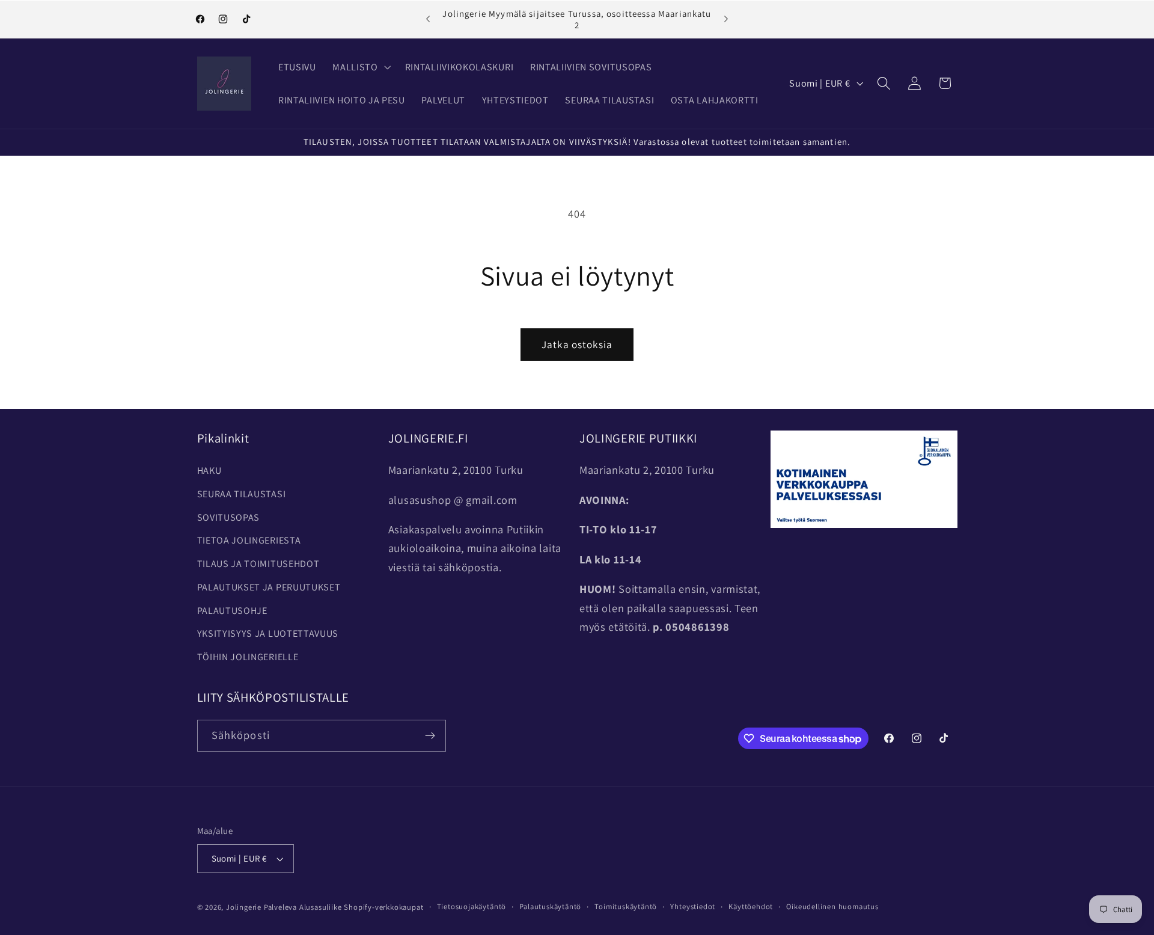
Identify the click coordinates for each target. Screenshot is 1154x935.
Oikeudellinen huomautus (832, 906)
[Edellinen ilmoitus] (428, 19)
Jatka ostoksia (577, 344)
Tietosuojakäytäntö (472, 906)
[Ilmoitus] (726, 19)
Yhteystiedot (692, 906)
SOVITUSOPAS (228, 517)
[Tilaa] (430, 736)
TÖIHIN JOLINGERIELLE (248, 657)
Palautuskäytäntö (550, 906)
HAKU (209, 470)
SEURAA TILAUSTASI (241, 494)
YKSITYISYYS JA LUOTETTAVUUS (268, 633)
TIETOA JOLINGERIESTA (249, 540)
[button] (361, 67)
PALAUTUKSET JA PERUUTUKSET (269, 587)
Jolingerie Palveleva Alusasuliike (284, 907)
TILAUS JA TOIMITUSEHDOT (258, 563)
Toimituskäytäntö (625, 906)
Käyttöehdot (750, 906)
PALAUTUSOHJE (232, 610)
